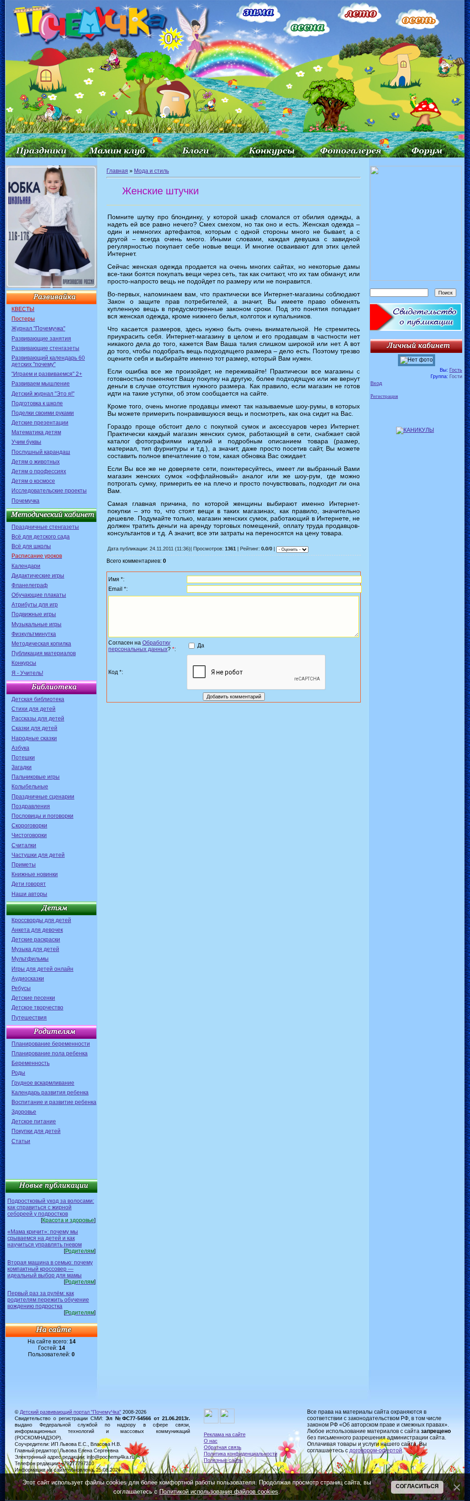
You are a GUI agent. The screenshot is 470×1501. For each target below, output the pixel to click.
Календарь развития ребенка (50, 1092)
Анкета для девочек (37, 930)
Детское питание (33, 1121)
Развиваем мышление (40, 383)
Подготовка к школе (37, 403)
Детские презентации (39, 422)
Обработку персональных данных (139, 646)
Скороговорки (29, 825)
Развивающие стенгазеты (45, 348)
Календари (25, 566)
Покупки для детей (36, 1131)
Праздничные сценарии (42, 796)
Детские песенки (33, 998)
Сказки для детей (34, 728)
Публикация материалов (43, 653)
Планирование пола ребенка (49, 1053)
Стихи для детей (33, 709)
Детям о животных (35, 462)
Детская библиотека (37, 699)
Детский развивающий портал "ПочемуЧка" (70, 1412)
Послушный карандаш (40, 452)
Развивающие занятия (41, 338)
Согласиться (417, 1486)
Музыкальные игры (36, 624)
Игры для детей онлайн (42, 969)
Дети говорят (28, 884)
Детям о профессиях (38, 471)
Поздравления (30, 806)
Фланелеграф (29, 585)
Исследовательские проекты (49, 490)
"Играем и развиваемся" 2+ (46, 374)
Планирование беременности (50, 1044)
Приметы (23, 864)
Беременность (30, 1063)
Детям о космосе (33, 481)
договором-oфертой (375, 1450)
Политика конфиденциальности (240, 1453)
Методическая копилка (41, 643)
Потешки (23, 757)
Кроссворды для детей (41, 920)
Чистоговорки (29, 835)
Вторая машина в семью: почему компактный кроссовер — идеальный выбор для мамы (50, 1269)
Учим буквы (26, 442)
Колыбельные (29, 786)
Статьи (20, 1141)
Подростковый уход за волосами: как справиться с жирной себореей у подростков (50, 1207)
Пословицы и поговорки (42, 816)
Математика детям (36, 432)
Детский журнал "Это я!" (42, 394)
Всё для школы (31, 546)
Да (200, 645)
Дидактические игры (37, 575)
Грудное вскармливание (42, 1083)
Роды (18, 1073)
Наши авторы (29, 894)
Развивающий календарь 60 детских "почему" (48, 361)
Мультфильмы (30, 959)
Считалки (23, 845)
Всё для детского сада (40, 536)
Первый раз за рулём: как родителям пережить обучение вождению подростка (48, 1299)
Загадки (21, 767)
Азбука (20, 748)
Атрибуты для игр (34, 604)
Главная (117, 171)
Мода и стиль (151, 171)
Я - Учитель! (27, 673)
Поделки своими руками (42, 413)
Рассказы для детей (37, 718)
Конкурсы (23, 663)
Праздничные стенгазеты (45, 527)
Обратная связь (222, 1447)
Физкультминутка (33, 634)
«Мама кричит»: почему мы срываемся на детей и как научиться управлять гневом (44, 1238)
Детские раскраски (35, 939)
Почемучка (25, 501)
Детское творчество (37, 1007)
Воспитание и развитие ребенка (53, 1102)
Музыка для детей (35, 949)
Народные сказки (34, 738)
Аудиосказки (27, 978)
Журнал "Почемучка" (38, 328)
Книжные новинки (34, 874)
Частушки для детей (38, 855)
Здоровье (23, 1112)
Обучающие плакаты (38, 595)
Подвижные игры (33, 614)
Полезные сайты (223, 1460)
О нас (211, 1441)
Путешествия (29, 1017)
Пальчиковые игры (35, 777)
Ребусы (21, 988)
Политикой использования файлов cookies (218, 1491)
